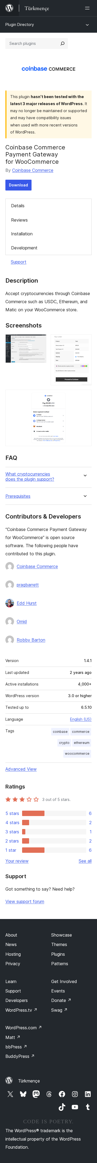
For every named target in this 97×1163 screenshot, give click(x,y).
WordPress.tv (21, 1010)
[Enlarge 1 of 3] (39, 341)
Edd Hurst (27, 603)
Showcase (61, 935)
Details (18, 205)
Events (58, 991)
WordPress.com (23, 1027)
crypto (64, 743)
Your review (17, 861)
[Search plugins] (62, 43)
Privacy (12, 963)
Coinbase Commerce (32, 170)
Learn (10, 981)
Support (18, 262)
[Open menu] (88, 8)
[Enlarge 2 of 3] (84, 341)
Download (18, 185)
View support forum (24, 901)
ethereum (81, 743)
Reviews (19, 220)
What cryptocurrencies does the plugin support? (29, 477)
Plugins (58, 954)
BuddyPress (20, 1056)
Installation (22, 233)
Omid (22, 621)
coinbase (60, 732)
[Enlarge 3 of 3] (84, 397)
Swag (59, 1010)
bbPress (16, 1047)
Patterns (59, 963)
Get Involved (64, 981)
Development (24, 247)
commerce (80, 732)
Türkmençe (29, 1081)
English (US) (81, 719)
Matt (12, 1037)
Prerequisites (17, 496)
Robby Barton (31, 640)
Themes (59, 944)
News (11, 944)
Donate (61, 1000)
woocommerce (77, 753)
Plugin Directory (19, 24)
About (11, 935)
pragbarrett (28, 584)
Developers (16, 1000)
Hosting (13, 954)
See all (85, 861)
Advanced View (21, 769)
